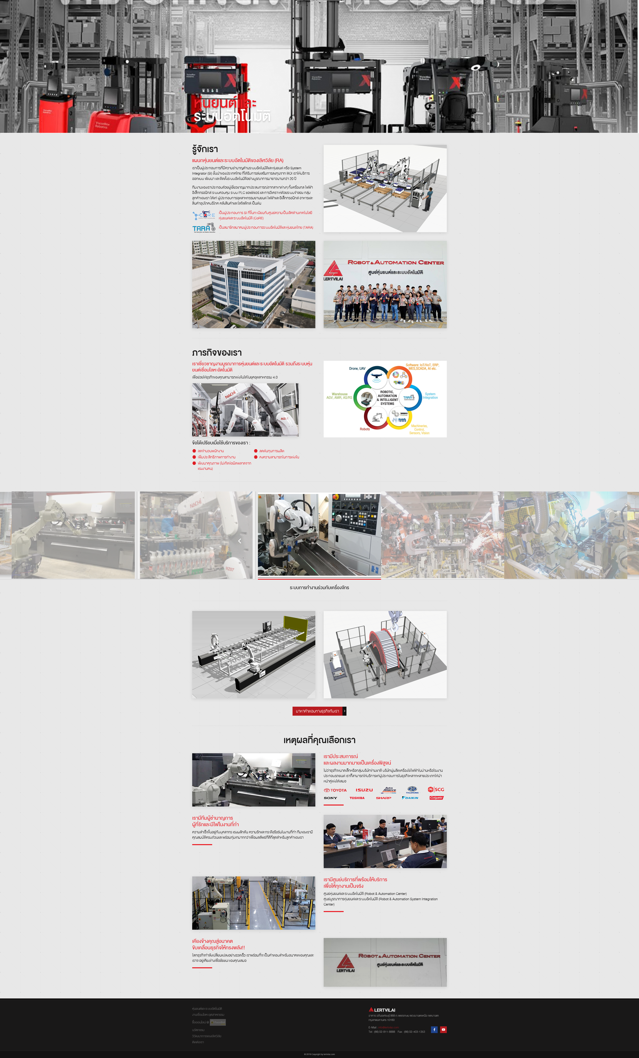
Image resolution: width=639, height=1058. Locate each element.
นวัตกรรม (198, 1030)
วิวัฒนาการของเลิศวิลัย (206, 1036)
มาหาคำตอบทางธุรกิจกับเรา (317, 711)
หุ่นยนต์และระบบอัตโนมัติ (207, 1008)
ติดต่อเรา (198, 1042)
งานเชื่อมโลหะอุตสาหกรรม (208, 1014)
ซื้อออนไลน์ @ (201, 1022)
